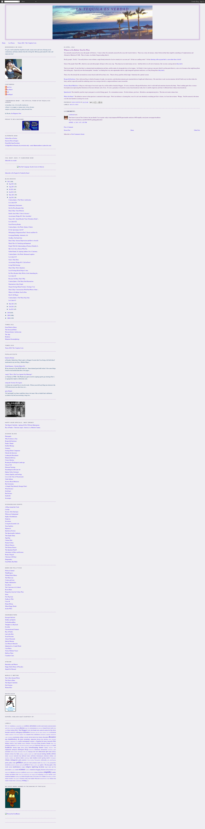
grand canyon (29, 745)
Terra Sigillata (9, 526)
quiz (39, 765)
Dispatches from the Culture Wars (14, 592)
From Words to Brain (11, 327)
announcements (52, 726)
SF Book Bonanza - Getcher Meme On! (14, 366)
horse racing (24, 747)
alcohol (39, 726)
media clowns (51, 754)
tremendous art (49, 776)
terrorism (7, 776)
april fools (7, 728)
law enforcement (40, 751)
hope (19, 747)
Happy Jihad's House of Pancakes (14, 667)
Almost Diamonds (10, 639)
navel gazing (42, 758)
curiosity (26, 737)
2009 (8, 315)
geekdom (12, 745)
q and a (35, 765)
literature (7, 754)
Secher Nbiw (8, 608)
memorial (11, 756)
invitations (50, 749)
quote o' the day (44, 765)
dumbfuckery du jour (15, 739)
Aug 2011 (11, 187)
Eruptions (7, 519)
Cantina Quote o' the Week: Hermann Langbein (21, 254)
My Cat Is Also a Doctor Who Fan (18, 249)
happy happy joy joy (47, 745)
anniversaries (44, 726)
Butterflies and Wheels (11, 664)
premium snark (36, 762)
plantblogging (53, 760)
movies (18, 758)
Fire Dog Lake (9, 597)
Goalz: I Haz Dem (14, 260)
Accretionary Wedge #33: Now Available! (20, 216)
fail (42, 741)
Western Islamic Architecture (13, 332)
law (34, 751)
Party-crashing (30, 760)
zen (28, 780)
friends (48, 743)
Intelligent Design (23, 749)
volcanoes (21, 778)
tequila (54, 774)
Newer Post (67, 130)
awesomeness (33, 728)
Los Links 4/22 (13, 221)
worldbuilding (18, 780)
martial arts (31, 754)
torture (44, 776)
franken (23, 743)
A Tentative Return (9, 358)
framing (19, 743)
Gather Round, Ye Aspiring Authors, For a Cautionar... (23, 251)
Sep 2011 (11, 184)
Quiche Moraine (9, 641)
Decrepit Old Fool (10, 617)
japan (54, 749)
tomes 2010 (33, 776)
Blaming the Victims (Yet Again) (13, 383)
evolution (32, 741)
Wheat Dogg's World (10, 606)
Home (3, 43)
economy (27, 739)
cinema (44, 732)
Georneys (7, 448)
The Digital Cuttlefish (11, 683)
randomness (17, 767)
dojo (6, 739)
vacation (11, 778)
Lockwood (71, 115)
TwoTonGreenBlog (10, 622)
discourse (45, 737)
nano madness (34, 758)
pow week (29, 762)
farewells (50, 741)
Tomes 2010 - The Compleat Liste (27, 43)
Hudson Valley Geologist (12, 472)
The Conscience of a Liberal (13, 587)
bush (38, 730)
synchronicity (26, 774)
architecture (12, 728)
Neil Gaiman (8, 685)
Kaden (12, 751)
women (11, 780)
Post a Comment (68, 127)
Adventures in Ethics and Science (14, 552)
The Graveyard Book (10, 330)
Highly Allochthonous (11, 516)
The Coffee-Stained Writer (12, 678)
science (22, 769)
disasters (41, 737)
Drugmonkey (8, 559)
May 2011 (12, 195)
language (30, 751)
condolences (37, 734)
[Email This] (93, 102)
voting (26, 778)
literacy (54, 751)
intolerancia (37, 749)
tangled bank (35, 774)
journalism (7, 751)
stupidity (48, 771)
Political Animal (9, 570)
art (16, 728)
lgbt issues (49, 751)
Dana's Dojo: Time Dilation (16, 211)
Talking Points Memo (11, 575)
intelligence (14, 749)
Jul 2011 (11, 189)
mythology (26, 758)
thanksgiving (18, 776)
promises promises (15, 765)
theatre (23, 776)
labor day (25, 751)
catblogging (18, 732)
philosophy (44, 760)
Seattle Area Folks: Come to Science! (19, 213)
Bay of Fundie (9, 632)
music (22, 758)
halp (42, 745)
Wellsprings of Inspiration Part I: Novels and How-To (23, 232)
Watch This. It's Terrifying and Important (20, 243)
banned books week (48, 728)
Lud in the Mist (9, 634)
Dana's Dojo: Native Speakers (17, 268)
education (33, 739)
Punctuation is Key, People (16, 284)
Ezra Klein (8, 585)
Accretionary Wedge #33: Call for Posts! (20, 262)
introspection (44, 749)
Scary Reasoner (9, 636)
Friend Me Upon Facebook (12, 143)
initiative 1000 (52, 747)
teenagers (46, 774)
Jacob (7, 92)
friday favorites (41, 743)
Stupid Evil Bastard (10, 669)
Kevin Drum (8, 589)
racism (10, 767)
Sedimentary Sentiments (15, 205)
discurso (52, 736)
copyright (48, 734)
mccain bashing (41, 754)
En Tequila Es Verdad (102, 9)
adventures (33, 726)
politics (19, 762)
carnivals (12, 732)
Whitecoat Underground (11, 514)
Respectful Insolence (69, 79)
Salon (6, 594)
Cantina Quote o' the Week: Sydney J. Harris (21, 227)
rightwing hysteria (38, 767)
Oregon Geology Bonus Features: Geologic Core (22, 287)
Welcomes (37, 778)
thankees (12, 776)
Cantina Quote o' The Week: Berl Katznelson (21, 281)
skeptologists (18, 772)
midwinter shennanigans (37, 756)
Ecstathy (7, 627)
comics (7, 734)
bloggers (24, 730)
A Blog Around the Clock (12, 507)
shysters (12, 772)
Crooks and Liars (9, 580)
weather (32, 778)
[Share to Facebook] (99, 102)
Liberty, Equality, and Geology (13, 474)
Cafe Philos (8, 648)
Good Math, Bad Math (11, 562)
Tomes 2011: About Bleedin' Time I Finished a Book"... (24, 219)
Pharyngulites (37, 760)
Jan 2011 (11, 309)
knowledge (20, 751)
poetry (7, 763)
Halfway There (9, 653)
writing (24, 780)
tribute (54, 776)
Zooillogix (8, 491)
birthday (13, 730)
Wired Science (9, 489)
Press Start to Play (45, 762)
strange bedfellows (39, 772)
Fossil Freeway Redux (15, 224)
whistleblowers (43, 778)
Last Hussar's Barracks (11, 644)
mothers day (12, 758)
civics (47, 732)
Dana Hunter (9, 89)
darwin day (35, 737)
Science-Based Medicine (71, 85)
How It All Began (13, 295)
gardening (7, 745)
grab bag (24, 745)
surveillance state (14, 774)
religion (28, 767)
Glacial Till (8, 465)
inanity (46, 747)
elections (46, 739)
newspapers (53, 758)
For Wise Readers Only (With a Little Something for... (23, 273)
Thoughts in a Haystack (11, 625)
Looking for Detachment (11, 455)
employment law (14, 741)
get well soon (18, 745)
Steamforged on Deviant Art (12, 469)
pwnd (26, 765)
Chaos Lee (9, 87)
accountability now (19, 726)
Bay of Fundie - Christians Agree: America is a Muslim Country (22, 427)
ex (35, 741)
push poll (22, 765)
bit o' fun (18, 730)
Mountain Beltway (10, 458)
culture (22, 737)
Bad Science (8, 493)
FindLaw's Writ (9, 599)
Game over (53, 743)
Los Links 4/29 (13, 202)
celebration (26, 732)
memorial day (17, 756)
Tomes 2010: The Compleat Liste (14, 348)
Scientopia (8, 498)
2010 (8, 313)
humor (41, 747)
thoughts (27, 776)
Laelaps (7, 509)
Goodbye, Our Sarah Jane (15, 238)
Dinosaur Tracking (10, 467)
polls (25, 762)
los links (16, 754)
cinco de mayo (38, 732)
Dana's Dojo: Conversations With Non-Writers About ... (24, 289)
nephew (48, 758)
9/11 (6, 726)
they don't (179, 64)
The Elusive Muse (10, 680)
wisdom (51, 778)
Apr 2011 (11, 197)
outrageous (14, 760)
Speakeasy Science (10, 531)
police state (12, 763)
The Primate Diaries (10, 547)
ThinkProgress (9, 573)
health (72, 104)
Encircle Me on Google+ (12, 141)
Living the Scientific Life (12, 524)
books (34, 730)
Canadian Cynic (9, 655)
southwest (23, 772)
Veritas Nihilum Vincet (11, 651)
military (51, 756)
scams (13, 769)
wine (48, 778)
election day (40, 739)
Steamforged (9, 94)
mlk (55, 756)
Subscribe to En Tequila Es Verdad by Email (17, 173)
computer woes (29, 734)
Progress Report (8, 391)
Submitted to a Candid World (13, 646)
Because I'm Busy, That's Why (17, 279)
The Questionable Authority (12, 533)
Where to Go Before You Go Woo (18, 292)
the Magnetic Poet (16, 113)
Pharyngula (8, 436)
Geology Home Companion (12, 450)
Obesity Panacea (9, 545)
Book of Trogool (9, 554)
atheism (22, 728)
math (35, 754)
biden (8, 730)
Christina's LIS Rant (10, 557)
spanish (28, 772)
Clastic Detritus (9, 460)
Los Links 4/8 (12, 276)
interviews (31, 749)
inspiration (8, 749)
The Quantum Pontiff (11, 550)
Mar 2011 (11, 304)
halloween (37, 745)
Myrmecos (8, 528)
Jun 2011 (11, 192)
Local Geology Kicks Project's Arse (18, 270)
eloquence (7, 741)
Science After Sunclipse (11, 512)
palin (19, 760)
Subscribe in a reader (11, 160)
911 (8, 726)
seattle (27, 769)
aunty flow (27, 728)
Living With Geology (14, 265)
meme (6, 756)
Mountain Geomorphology (12, 339)
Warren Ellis (8, 687)
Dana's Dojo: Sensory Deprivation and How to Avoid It (23, 240)
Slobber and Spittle (10, 620)
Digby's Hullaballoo (10, 582)
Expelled (38, 741)
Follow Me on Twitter (11, 138)
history (15, 747)
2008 (8, 318)
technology (41, 774)
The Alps (7, 334)
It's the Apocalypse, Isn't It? (16, 230)
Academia (12, 726)
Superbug (7, 538)
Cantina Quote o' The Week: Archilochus (20, 200)
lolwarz (12, 754)
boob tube (30, 730)
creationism (16, 737)
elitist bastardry (52, 739)
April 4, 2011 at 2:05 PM (78, 122)
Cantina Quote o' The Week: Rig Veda (19, 298)
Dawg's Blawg (9, 604)
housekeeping (33, 747)
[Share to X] (97, 102)
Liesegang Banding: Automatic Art (18, 235)
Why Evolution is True (11, 439)
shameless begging (35, 769)
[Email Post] (90, 102)
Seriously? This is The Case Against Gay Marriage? (18, 374)
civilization (52, 732)
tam (30, 774)
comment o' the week (14, 734)
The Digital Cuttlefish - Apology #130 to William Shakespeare (22, 425)
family (45, 741)
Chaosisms (32, 732)
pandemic (24, 760)
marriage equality (24, 754)
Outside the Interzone (11, 453)
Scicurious (8, 521)
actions (26, 726)
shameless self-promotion (47, 769)
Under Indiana (9, 479)
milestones (46, 756)
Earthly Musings (9, 446)
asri (18, 728)
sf (29, 769)
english (20, 741)
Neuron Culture (9, 543)
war (29, 778)
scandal (16, 769)
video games (16, 778)
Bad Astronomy (9, 484)
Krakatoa (7, 337)
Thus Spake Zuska (10, 535)
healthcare (8, 747)
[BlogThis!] (95, 102)
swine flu (21, 774)
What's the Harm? (69, 96)
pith (48, 760)
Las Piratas (11, 43)
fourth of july (13, 743)
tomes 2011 (39, 776)
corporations (53, 734)
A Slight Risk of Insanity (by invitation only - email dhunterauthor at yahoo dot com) (28, 145)
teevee (50, 774)
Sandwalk (7, 496)
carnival (41, 730)
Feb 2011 (11, 306)
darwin (30, 737)
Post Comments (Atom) (77, 134)
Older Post (197, 130)
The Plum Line (9, 578)
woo (76, 104)
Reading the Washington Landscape (15, 462)
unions (6, 778)
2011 (8, 181)
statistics (32, 772)
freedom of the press (31, 743)
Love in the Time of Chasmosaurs (14, 477)
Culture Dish (8, 540)
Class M (7, 601)
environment (25, 741)
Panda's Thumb (9, 443)
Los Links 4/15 (13, 257)
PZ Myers (31, 765)
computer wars (22, 734)
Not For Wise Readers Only (16, 208)
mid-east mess (26, 756)
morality (7, 758)
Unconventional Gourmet (12, 629)
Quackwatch (67, 92)
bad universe (40, 728)
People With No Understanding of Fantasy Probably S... (24, 246)
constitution (42, 734)
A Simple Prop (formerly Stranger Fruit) (16, 486)
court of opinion (8, 737)
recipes (23, 767)
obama (7, 760)
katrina (15, 751)
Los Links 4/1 (12, 300)
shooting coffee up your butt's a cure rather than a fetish (166, 59)
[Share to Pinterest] (101, 102)
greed (34, 745)
